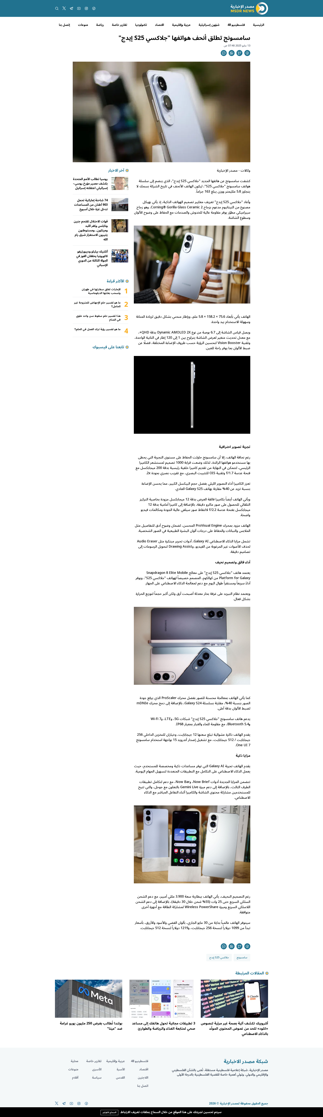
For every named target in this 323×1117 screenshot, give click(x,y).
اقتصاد (159, 25)
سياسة (96, 1077)
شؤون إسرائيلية (209, 25)
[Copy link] (224, 53)
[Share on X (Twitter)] (239, 53)
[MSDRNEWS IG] (86, 8)
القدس (120, 1077)
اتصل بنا (142, 1086)
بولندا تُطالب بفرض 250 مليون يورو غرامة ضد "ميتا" (91, 1026)
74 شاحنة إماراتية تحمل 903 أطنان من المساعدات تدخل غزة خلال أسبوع (91, 204)
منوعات (83, 25)
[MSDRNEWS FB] (94, 8)
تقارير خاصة (119, 25)
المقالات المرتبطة (249, 973)
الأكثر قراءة (115, 281)
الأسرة (121, 1069)
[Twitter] (64, 8)
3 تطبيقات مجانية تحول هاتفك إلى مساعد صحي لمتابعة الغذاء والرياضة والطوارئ (163, 1026)
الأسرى (96, 1069)
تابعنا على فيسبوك (108, 347)
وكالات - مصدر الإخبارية (233, 170)
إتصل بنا (64, 25)
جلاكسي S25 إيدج (219, 957)
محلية (74, 1061)
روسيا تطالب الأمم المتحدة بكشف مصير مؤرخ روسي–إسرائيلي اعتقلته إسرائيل (90, 183)
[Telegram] (71, 8)
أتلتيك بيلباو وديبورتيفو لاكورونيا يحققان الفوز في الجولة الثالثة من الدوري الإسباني (92, 258)
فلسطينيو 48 (236, 25)
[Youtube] (79, 8)
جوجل (158, 787)
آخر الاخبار (116, 170)
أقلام (75, 1077)
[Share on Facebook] (247, 53)
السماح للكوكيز (109, 1112)
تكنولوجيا (141, 25)
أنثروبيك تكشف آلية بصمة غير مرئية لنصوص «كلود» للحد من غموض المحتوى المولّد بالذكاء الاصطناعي (234, 1028)
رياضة (100, 25)
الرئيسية (258, 25)
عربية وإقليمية (181, 25)
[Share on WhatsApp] (232, 53)
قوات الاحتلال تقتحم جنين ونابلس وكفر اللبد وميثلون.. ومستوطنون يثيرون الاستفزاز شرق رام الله (91, 230)
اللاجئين (143, 1077)
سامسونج (242, 957)
